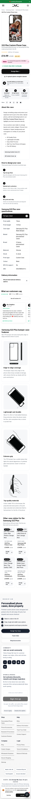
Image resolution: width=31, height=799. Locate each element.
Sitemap (3, 762)
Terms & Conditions (22, 749)
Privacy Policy (21, 745)
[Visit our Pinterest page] (18, 662)
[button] (3, 5)
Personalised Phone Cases (6, 722)
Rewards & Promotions (7, 732)
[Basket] (28, 5)
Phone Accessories (6, 727)
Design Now (15, 71)
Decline (9, 795)
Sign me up (15, 699)
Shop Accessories (15, 640)
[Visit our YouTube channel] (23, 662)
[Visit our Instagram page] (9, 662)
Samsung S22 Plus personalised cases (22, 236)
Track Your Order (21, 730)
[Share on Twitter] (10, 102)
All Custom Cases (9, 156)
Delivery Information (22, 725)
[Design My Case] (15, 5)
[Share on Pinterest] (17, 102)
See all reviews (15, 298)
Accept (22, 795)
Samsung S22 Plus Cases (22, 10)
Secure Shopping (6, 758)
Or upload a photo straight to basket (16, 76)
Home (3, 10)
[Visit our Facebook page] (5, 662)
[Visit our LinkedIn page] (5, 667)
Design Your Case (15, 631)
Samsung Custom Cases (11, 152)
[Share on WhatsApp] (13, 102)
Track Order (15, 635)
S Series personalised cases (20, 244)
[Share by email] (20, 102)
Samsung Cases (10, 10)
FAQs (18, 721)
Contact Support (21, 734)
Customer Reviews (6, 736)
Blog (2, 745)
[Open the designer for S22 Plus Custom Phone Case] (15, 28)
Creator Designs (5, 749)
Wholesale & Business (7, 753)
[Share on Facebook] (6, 102)
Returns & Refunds (22, 753)
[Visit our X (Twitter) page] (14, 662)
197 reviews (16, 52)
